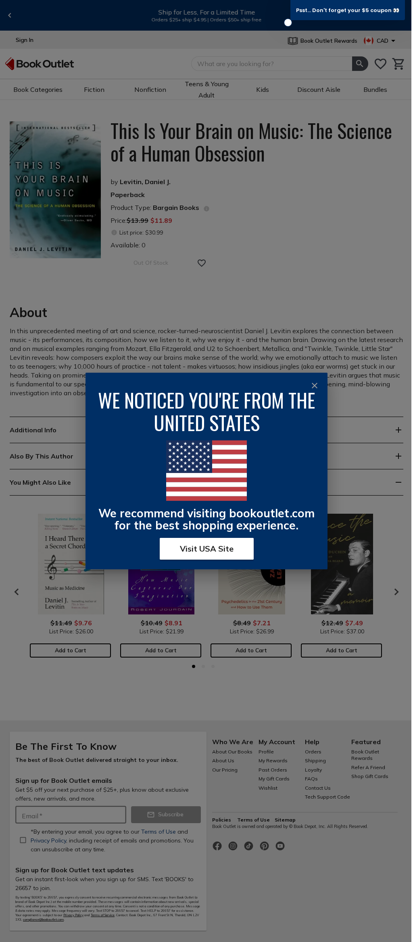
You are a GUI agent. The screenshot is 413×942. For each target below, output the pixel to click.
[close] (314, 385)
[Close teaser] (288, 23)
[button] (347, 10)
